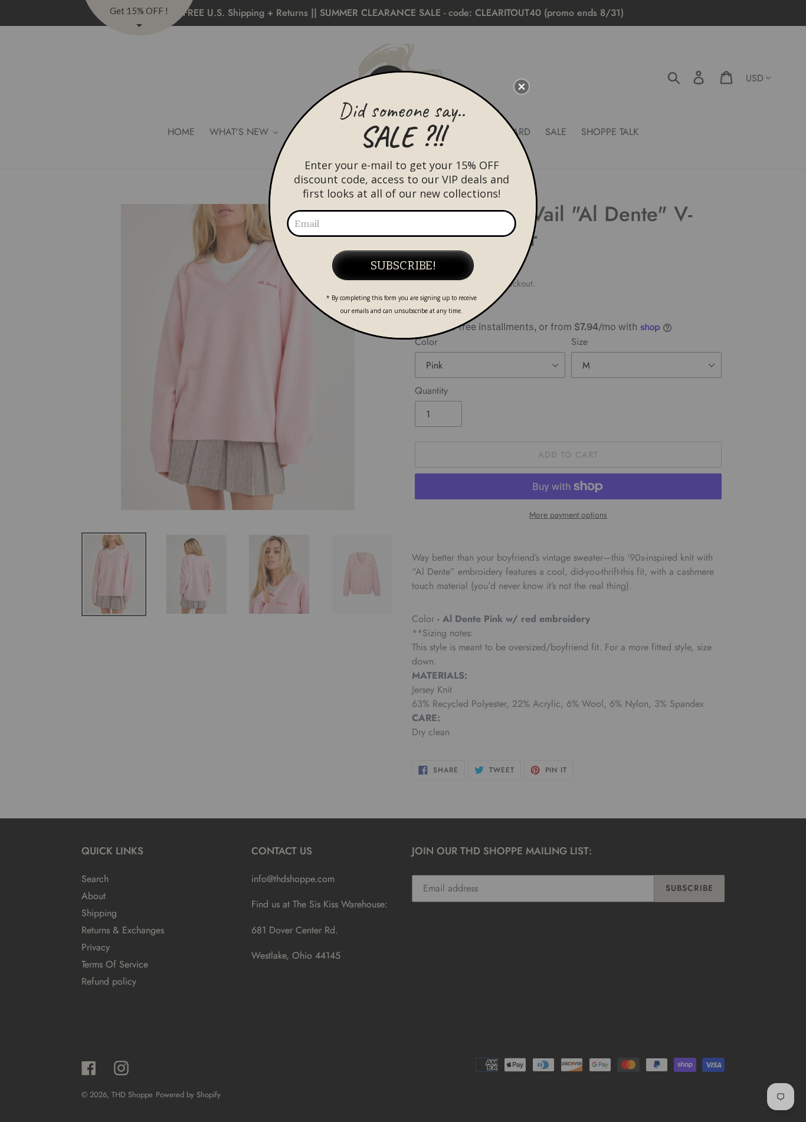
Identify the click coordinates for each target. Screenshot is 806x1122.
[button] (522, 87)
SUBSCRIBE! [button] (403, 265)
